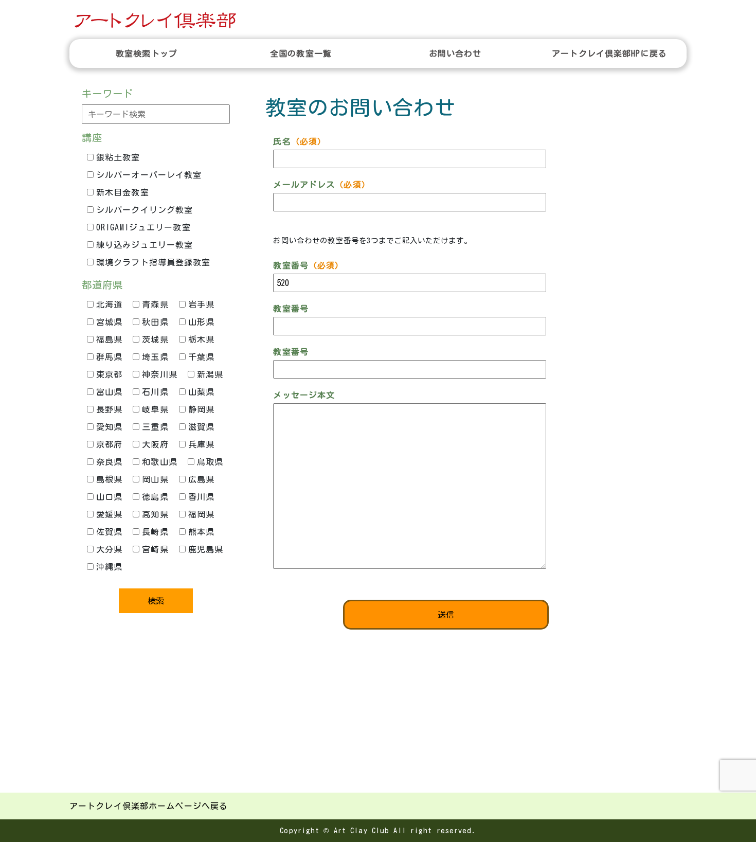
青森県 (155, 304)
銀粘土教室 (118, 157)
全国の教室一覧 (301, 53)
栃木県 (201, 339)
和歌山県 (159, 462)
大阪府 (155, 444)
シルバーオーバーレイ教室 (149, 175)
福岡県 (201, 514)
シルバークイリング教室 (144, 210)
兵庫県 (201, 444)
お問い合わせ (455, 53)
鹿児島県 (205, 549)
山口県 (109, 497)
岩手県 (201, 304)
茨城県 (155, 339)
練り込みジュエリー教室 (144, 245)
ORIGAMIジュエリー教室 (143, 227)
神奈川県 (159, 374)
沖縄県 (109, 567)
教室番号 (308, 265)
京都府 (109, 444)
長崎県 (155, 532)
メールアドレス (321, 185)
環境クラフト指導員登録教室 (153, 262)
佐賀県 (109, 532)
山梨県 (201, 392)
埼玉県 (155, 357)
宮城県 (109, 322)
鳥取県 (210, 462)
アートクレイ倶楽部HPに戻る (609, 53)
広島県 (201, 479)
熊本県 (201, 532)
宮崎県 (155, 549)
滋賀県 (201, 427)
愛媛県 (109, 514)
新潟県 (210, 374)
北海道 (109, 304)
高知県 (155, 514)
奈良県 (109, 462)
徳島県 (155, 497)
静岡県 (201, 409)
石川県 (155, 392)
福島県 (109, 339)
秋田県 (155, 322)
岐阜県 (155, 409)
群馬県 (109, 357)
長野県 (109, 409)
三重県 (155, 427)
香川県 (201, 497)
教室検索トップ (146, 53)
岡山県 (155, 479)
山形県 (201, 322)
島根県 (109, 479)
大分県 (109, 549)
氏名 (299, 141)
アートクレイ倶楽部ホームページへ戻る (148, 806)
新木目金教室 (122, 192)
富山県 (109, 392)
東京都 (109, 374)
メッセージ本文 (304, 395)
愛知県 (109, 427)
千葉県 (201, 357)
